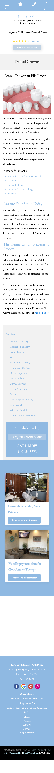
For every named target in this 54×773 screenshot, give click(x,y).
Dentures (15, 394)
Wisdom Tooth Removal (22, 410)
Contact (27, 728)
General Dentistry (19, 341)
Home (27, 716)
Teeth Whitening (18, 389)
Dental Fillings (17, 378)
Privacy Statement (38, 750)
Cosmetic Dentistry (20, 346)
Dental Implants (18, 373)
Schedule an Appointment (24, 520)
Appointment (27, 732)
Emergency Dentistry (21, 367)
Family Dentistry (18, 352)
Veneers (14, 357)
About (27, 720)
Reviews (27, 724)
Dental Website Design (31, 753)
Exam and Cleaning (20, 362)
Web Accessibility (16, 753)
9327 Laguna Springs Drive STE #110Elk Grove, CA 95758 (27, 21)
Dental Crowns (18, 383)
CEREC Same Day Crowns (24, 415)
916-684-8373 (27, 16)
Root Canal (16, 404)
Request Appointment (27, 437)
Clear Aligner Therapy (21, 399)
